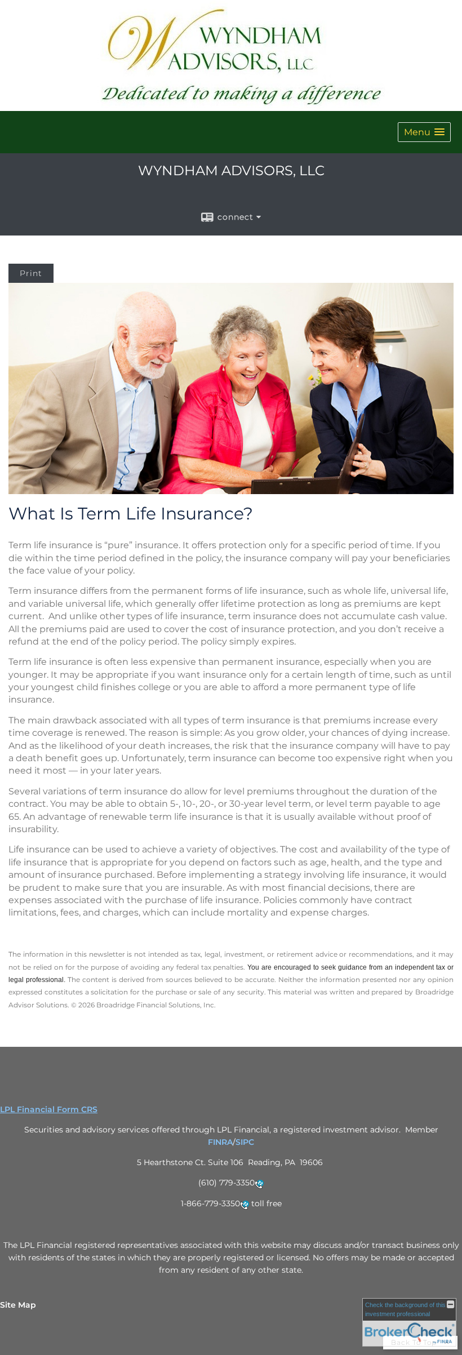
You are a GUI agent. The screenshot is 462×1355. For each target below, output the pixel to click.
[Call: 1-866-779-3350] (244, 1204)
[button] (424, 132)
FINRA (220, 1142)
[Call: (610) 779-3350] (259, 1183)
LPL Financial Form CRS (48, 1109)
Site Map (18, 1305)
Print (31, 273)
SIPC (245, 1142)
